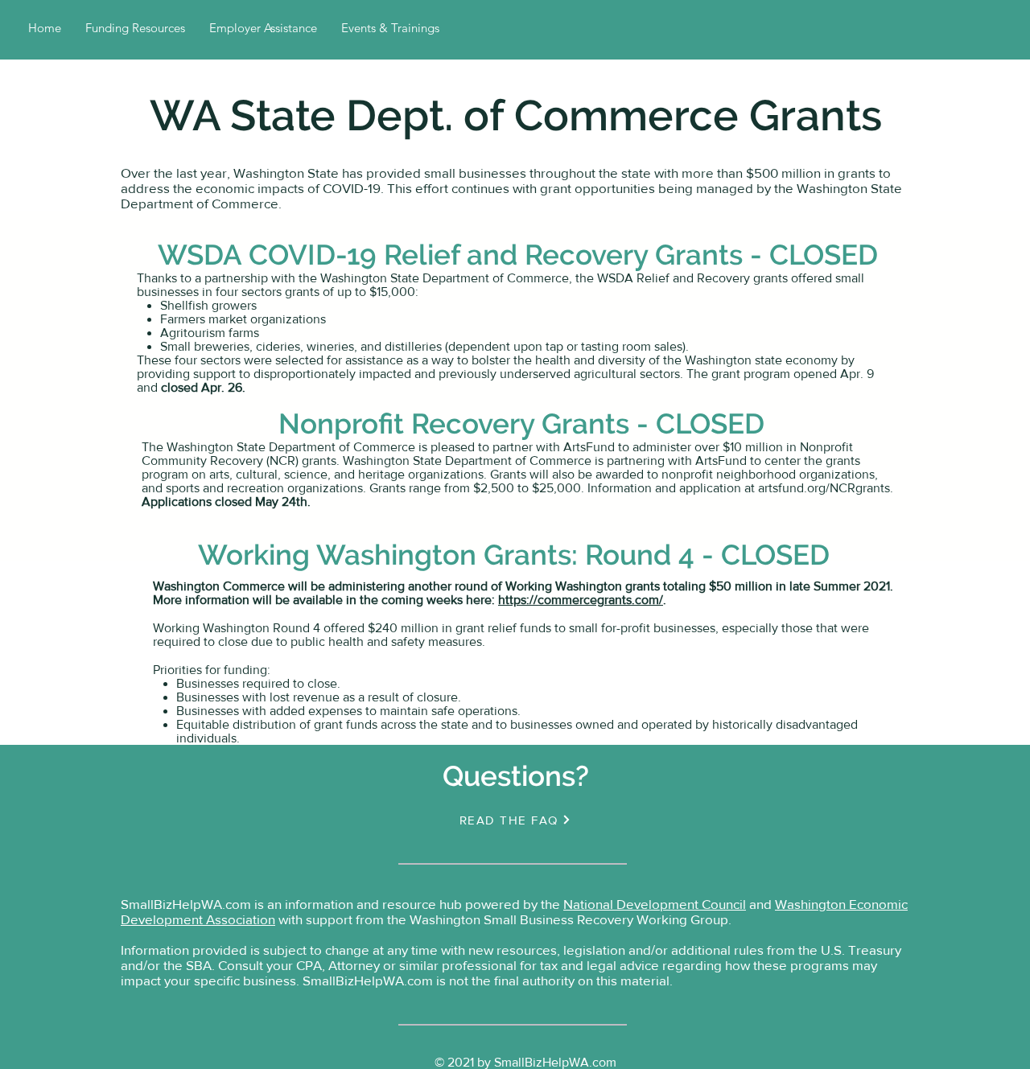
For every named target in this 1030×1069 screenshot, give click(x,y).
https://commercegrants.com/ (580, 599)
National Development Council (654, 903)
